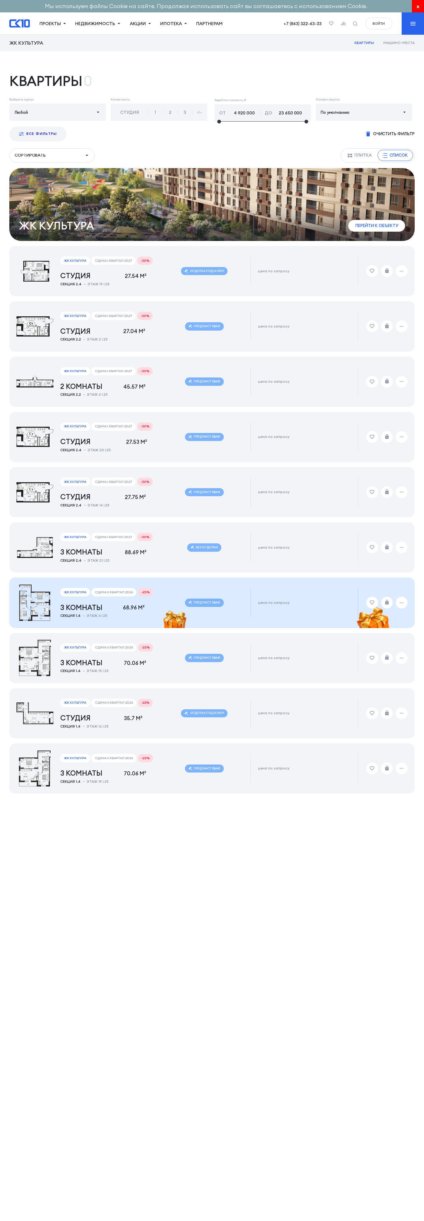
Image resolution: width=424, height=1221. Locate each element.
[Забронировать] (387, 271)
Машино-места (398, 43)
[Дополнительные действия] (402, 271)
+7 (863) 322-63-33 (303, 23)
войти (378, 23)
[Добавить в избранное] (372, 271)
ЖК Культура (26, 43)
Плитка (363, 155)
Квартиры (364, 43)
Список (399, 155)
